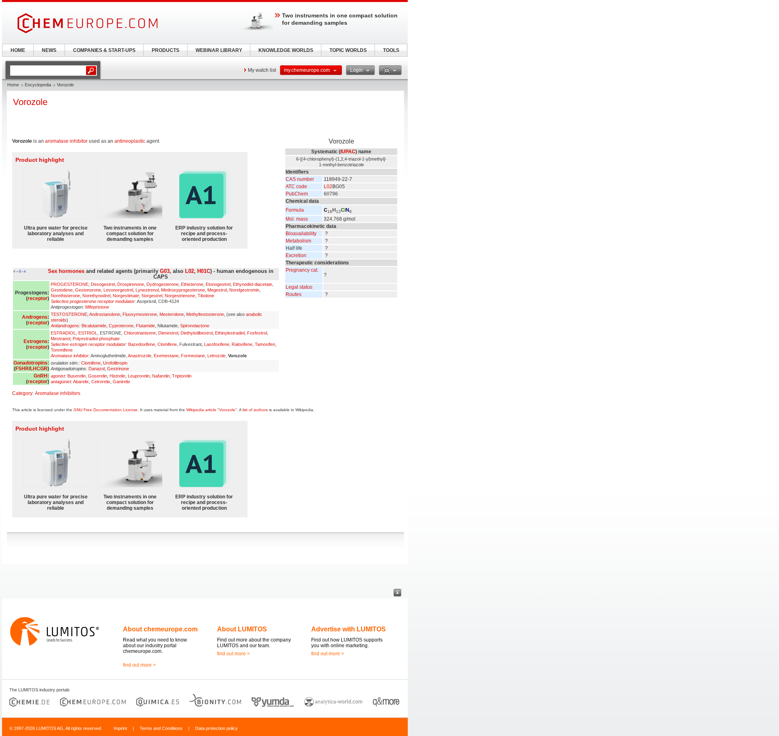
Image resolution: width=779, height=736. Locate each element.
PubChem (297, 194)
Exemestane (166, 355)
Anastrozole (139, 355)
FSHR (22, 368)
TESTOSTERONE (69, 314)
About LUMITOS (242, 629)
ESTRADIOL (63, 332)
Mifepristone (97, 307)
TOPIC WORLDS (348, 50)
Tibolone (206, 295)
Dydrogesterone (162, 284)
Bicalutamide (94, 325)
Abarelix (81, 381)
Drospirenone (130, 284)
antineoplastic (129, 141)
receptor (37, 298)
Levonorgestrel (118, 290)
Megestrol (217, 290)
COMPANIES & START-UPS (104, 50)
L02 (328, 186)
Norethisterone (65, 295)
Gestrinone (118, 368)
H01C (203, 271)
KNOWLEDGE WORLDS (285, 50)
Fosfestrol (257, 332)
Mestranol (60, 338)
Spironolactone (194, 325)
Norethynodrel (96, 295)
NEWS (49, 50)
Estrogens (35, 341)
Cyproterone (121, 325)
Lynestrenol (147, 290)
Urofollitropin (115, 362)
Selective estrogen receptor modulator (88, 344)
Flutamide (145, 325)
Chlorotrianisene (140, 332)
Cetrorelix (100, 381)
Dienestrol (168, 332)
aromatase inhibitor (66, 141)
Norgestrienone (180, 295)
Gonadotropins (30, 363)
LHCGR (38, 368)
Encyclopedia (38, 84)
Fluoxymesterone (140, 314)
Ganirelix (121, 381)
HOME (18, 50)
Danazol (96, 368)
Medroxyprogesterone (183, 290)
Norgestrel (152, 295)
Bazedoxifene (141, 344)
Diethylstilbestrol (197, 332)
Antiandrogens (65, 325)
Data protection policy (216, 728)
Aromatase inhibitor (69, 355)
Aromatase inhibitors (57, 393)
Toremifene (62, 350)
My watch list (262, 70)
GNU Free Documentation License (105, 410)
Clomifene (167, 344)
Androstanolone (104, 314)
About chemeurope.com (160, 629)
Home (13, 84)
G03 (165, 271)
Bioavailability (301, 233)
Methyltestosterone (205, 314)
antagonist (61, 381)
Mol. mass (297, 219)
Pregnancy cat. (302, 270)
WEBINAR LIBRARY (219, 50)
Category (22, 393)
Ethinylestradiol (230, 332)
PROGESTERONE (69, 284)
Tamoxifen (265, 344)
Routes (293, 294)
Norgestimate (126, 295)
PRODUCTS (165, 50)
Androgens (34, 317)
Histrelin (117, 375)
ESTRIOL (87, 332)
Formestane (193, 355)
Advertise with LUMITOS (348, 629)
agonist (58, 375)
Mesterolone (171, 314)
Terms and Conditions (161, 728)
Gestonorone (88, 290)
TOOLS (391, 50)
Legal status (299, 287)
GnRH (40, 376)
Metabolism (298, 241)
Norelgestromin (244, 290)
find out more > (139, 665)
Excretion (296, 255)
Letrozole (216, 355)
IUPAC (347, 151)
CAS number (300, 179)
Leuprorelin (139, 375)
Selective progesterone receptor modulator (93, 301)
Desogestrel (103, 284)
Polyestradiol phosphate (96, 338)
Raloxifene (242, 344)
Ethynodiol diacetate (252, 284)
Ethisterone (192, 284)
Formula (295, 210)
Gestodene (62, 290)
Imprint (120, 728)
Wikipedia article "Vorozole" (211, 410)
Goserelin (97, 375)
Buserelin (76, 375)
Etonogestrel (218, 284)
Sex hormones (66, 271)
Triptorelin (182, 375)
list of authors (255, 410)
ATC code (296, 186)
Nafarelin (161, 375)
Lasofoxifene (216, 344)
